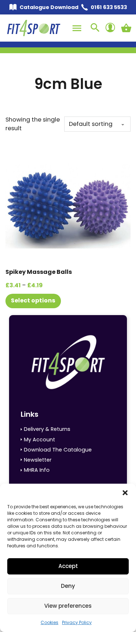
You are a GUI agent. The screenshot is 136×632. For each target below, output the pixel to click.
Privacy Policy (77, 622)
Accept (68, 566)
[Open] (77, 28)
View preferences (68, 606)
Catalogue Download (49, 7)
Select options (33, 300)
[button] (125, 492)
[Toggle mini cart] (126, 28)
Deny (68, 586)
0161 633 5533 (109, 7)
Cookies (49, 622)
